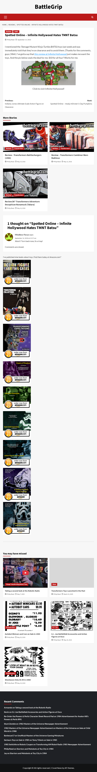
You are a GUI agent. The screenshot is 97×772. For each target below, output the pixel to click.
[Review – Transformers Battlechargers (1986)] (25, 137)
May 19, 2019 (21, 683)
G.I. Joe (55, 627)
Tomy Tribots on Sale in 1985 (44, 740)
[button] (5, 17)
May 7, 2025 (21, 594)
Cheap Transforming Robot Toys (16, 584)
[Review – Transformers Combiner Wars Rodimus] (72, 137)
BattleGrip (48, 7)
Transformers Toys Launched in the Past (68, 591)
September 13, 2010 (24, 40)
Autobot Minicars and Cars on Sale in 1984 (22, 634)
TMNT (16, 32)
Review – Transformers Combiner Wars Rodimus (69, 157)
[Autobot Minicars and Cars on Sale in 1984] (25, 616)
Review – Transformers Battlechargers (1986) (23, 157)
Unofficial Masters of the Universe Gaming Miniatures (41, 735)
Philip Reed (11, 40)
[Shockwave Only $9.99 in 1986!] (25, 662)
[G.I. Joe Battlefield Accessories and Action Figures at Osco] (72, 616)
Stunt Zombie (10, 724)
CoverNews (57, 768)
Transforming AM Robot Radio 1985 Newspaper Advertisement (63, 744)
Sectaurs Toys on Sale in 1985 (16, 740)
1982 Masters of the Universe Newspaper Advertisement (43, 724)
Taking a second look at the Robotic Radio (22, 591)
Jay (5, 753)
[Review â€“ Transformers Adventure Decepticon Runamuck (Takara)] (25, 183)
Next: (71, 102)
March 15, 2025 (68, 594)
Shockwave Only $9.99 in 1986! (18, 680)
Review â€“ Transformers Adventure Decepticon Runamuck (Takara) (22, 203)
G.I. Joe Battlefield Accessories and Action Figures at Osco (37, 712)
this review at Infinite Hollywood (50, 54)
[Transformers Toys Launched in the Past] (72, 573)
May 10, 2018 (21, 208)
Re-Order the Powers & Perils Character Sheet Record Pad (29, 716)
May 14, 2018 (21, 162)
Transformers (18, 148)
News (54, 584)
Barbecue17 (9, 735)
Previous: (24, 103)
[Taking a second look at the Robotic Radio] (25, 573)
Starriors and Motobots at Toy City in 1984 (35, 749)
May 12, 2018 (68, 162)
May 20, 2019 (21, 637)
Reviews (8, 32)
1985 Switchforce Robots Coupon (18, 744)
